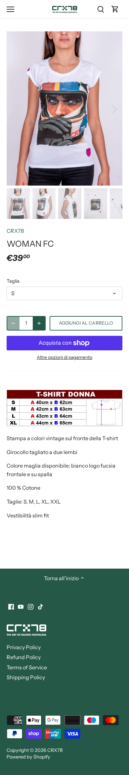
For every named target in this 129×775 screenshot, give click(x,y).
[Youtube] (20, 606)
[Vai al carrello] (115, 9)
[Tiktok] (40, 606)
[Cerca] (100, 9)
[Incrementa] (39, 323)
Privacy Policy (24, 647)
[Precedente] (15, 108)
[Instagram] (30, 606)
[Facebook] (11, 606)
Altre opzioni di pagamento (64, 357)
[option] (64, 108)
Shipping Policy (26, 677)
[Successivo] (114, 108)
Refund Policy (24, 657)
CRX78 (15, 231)
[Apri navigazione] (10, 9)
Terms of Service (27, 667)
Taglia (13, 281)
